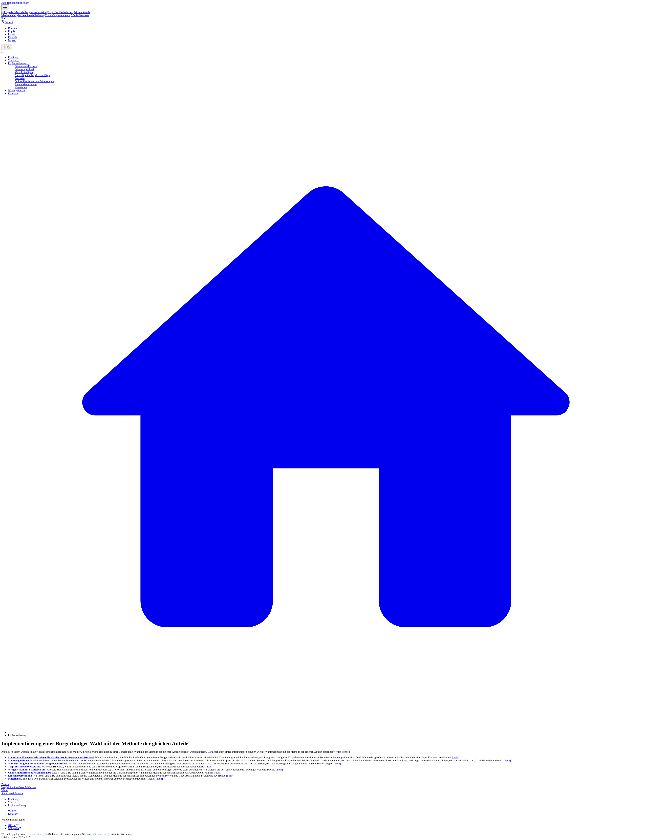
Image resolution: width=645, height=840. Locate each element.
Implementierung (62, 15)
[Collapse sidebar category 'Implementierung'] (27, 64)
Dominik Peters (34, 834)
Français (12, 37)
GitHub (12, 825)
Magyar (12, 40)
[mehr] (455, 757)
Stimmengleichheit (24, 69)
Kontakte (84, 15)
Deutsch (12, 28)
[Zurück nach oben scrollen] (2, 52)
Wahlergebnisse (16, 90)
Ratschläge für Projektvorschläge (32, 75)
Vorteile (49, 15)
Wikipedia (13, 828)
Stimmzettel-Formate (26, 66)
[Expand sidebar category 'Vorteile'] (17, 61)
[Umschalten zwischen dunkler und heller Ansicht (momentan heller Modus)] (6, 47)
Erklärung (39, 15)
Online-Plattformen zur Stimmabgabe (34, 81)
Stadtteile (20, 78)
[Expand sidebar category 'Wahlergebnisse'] (26, 91)
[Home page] (326, 732)
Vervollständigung (24, 72)
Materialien (21, 87)
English (12, 31)
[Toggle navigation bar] (5, 7)
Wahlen (75, 15)
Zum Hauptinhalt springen (15, 2)
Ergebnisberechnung (26, 84)
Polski (11, 34)
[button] (7, 22)
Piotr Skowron (99, 834)
